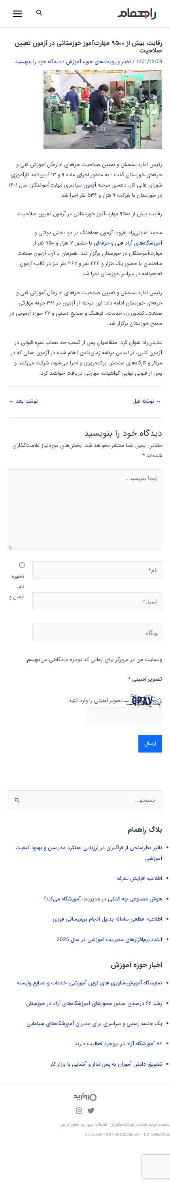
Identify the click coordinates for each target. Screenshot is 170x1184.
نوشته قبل (146, 401)
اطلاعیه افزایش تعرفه (139, 878)
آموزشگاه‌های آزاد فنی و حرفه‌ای (128, 243)
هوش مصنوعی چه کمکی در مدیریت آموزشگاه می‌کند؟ (102, 899)
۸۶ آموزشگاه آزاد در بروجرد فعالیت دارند (118, 1044)
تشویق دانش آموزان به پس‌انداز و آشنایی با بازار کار (106, 1064)
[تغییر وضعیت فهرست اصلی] (17, 13)
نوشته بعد (23, 401)
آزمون (89, 185)
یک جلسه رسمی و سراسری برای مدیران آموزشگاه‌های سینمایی (94, 1024)
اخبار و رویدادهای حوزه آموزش (98, 62)
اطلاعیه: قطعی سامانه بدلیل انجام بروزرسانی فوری (107, 919)
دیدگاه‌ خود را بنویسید (38, 62)
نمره (39, 342)
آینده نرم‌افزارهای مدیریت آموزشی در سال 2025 (109, 940)
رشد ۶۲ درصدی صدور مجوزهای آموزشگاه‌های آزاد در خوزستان (94, 1003)
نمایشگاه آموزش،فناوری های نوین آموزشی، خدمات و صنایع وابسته (89, 983)
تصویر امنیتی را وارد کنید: (95, 701)
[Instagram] (79, 1110)
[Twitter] (90, 1110)
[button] (38, 14)
